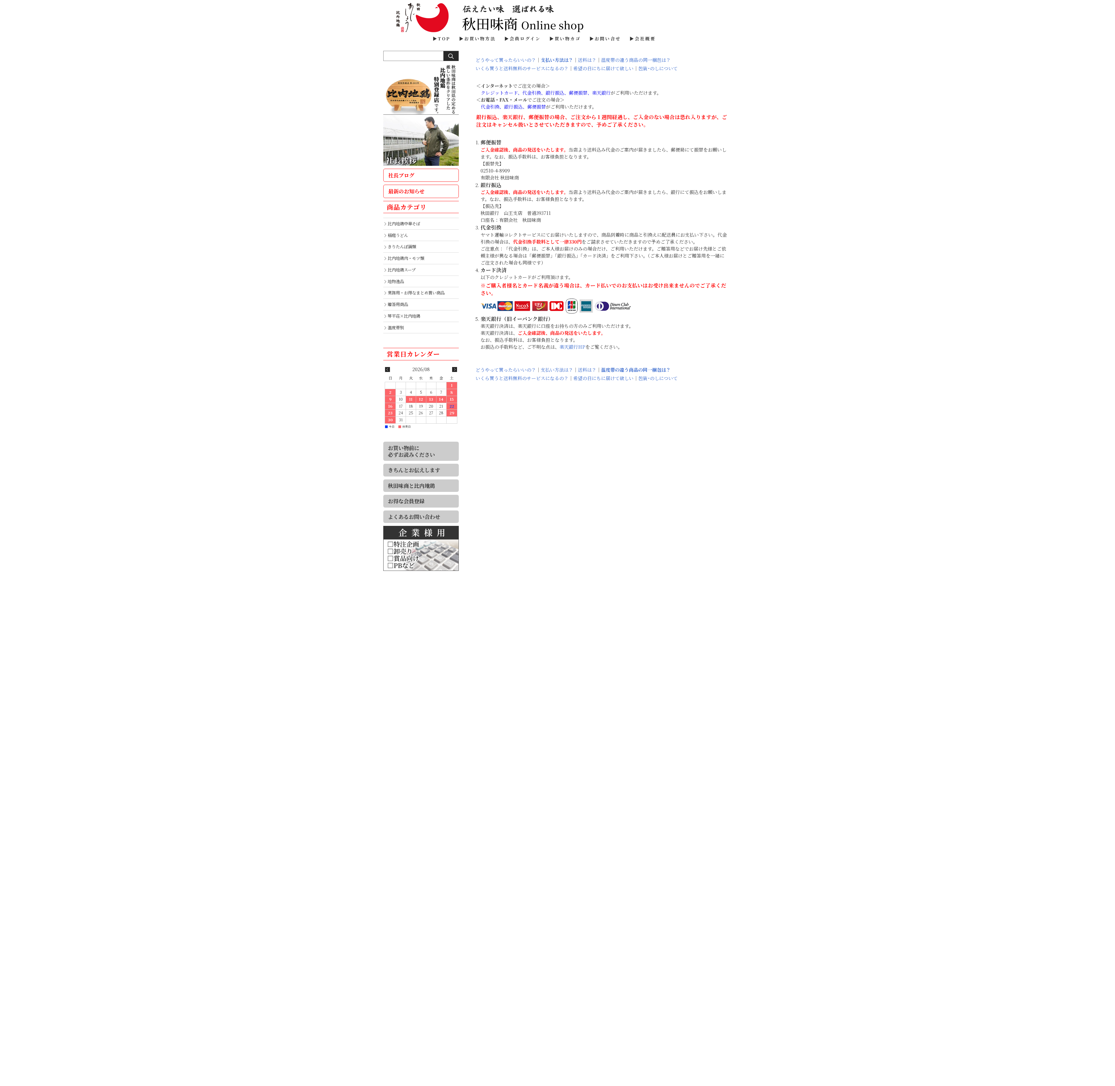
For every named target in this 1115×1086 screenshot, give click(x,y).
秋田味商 (557, 17)
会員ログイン (525, 38)
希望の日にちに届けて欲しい (603, 68)
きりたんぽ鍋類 (402, 246)
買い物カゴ (568, 38)
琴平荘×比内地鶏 (404, 316)
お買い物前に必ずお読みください (411, 451)
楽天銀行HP (572, 347)
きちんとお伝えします (414, 470)
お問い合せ (608, 38)
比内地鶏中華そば (404, 223)
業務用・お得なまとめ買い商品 (416, 293)
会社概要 (645, 38)
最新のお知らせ (406, 191)
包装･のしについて (658, 68)
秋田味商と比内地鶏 (411, 485)
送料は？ (587, 60)
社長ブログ (401, 175)
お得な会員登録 (406, 501)
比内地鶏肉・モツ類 (406, 258)
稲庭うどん (398, 235)
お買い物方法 (480, 38)
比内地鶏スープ (402, 270)
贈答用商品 (398, 304)
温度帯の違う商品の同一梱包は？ (636, 60)
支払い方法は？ (557, 60)
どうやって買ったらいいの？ (506, 60)
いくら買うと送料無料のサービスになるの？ (522, 68)
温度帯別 (396, 327)
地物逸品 (396, 281)
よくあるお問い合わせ (414, 516)
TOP (444, 38)
